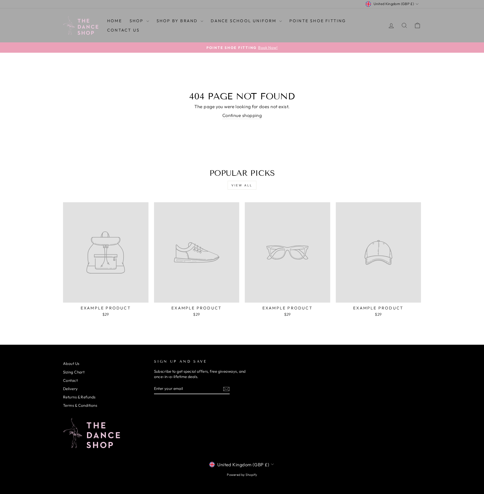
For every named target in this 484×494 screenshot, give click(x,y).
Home (114, 20)
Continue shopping (242, 115)
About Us (71, 363)
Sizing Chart (73, 372)
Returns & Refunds (79, 397)
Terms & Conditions (80, 405)
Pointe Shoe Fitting (317, 20)
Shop (137, 20)
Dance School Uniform (244, 20)
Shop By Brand (178, 20)
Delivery (70, 388)
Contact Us (123, 30)
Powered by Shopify (242, 475)
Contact (70, 380)
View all (242, 185)
